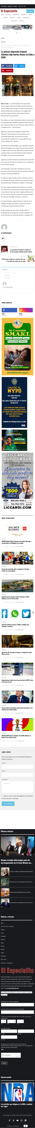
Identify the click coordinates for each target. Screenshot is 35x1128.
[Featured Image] (17, 530)
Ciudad (2, 1034)
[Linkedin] (25, 1120)
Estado (19, 1034)
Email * (4, 771)
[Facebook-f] (9, 1120)
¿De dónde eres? (5, 1028)
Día (2, 1023)
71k (3, 314)
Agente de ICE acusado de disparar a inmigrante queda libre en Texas (17, 653)
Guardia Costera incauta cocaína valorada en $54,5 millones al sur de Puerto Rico (15, 598)
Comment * (5, 779)
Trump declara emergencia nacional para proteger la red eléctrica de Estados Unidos (17, 709)
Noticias (3, 42)
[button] (2, 27)
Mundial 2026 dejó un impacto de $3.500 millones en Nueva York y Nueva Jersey (16, 736)
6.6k (20, 314)
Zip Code (3, 1039)
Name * (4, 763)
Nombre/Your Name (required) (10, 1001)
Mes (8, 1023)
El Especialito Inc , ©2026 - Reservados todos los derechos (17, 1115)
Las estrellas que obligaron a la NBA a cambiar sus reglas (16, 1105)
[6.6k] (26, 310)
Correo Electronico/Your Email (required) (12, 1009)
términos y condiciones (13, 1126)
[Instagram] (21, 1120)
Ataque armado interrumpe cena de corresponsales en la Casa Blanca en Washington (16, 862)
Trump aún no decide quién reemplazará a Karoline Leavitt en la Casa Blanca (15, 570)
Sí (3, 1049)
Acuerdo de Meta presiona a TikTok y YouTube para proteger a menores (15, 625)
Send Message (8, 803)
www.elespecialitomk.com (12, 988)
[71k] (9, 310)
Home (2, 38)
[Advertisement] (17, 817)
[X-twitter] (13, 1120)
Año (18, 1023)
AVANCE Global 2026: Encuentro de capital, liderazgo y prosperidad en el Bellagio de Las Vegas (16, 542)
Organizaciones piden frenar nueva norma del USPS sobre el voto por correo (17, 681)
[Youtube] (17, 1120)
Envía (4, 1063)
